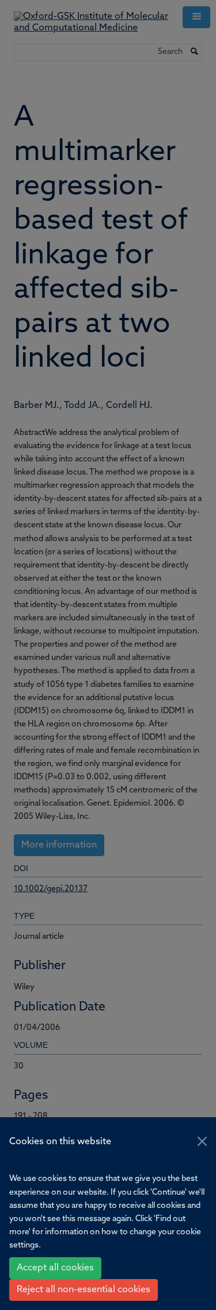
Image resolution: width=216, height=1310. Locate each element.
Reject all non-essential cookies (83, 1290)
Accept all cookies (55, 1268)
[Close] (202, 1141)
